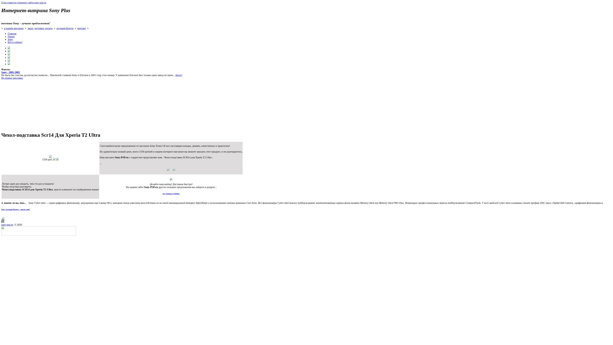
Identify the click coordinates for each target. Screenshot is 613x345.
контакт (81, 28)
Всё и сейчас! (15, 42)
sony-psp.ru (7, 224)
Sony (10, 39)
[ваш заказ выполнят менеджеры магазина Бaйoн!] (171, 179)
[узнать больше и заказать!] (171, 170)
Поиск (11, 36)
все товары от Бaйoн (171, 194)
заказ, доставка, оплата (40, 28)
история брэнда (65, 28)
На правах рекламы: (12, 78)
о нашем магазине (14, 28)
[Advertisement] (97, 106)
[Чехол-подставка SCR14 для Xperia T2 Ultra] (50, 157)
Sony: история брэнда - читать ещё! (15, 209)
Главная (12, 33)
